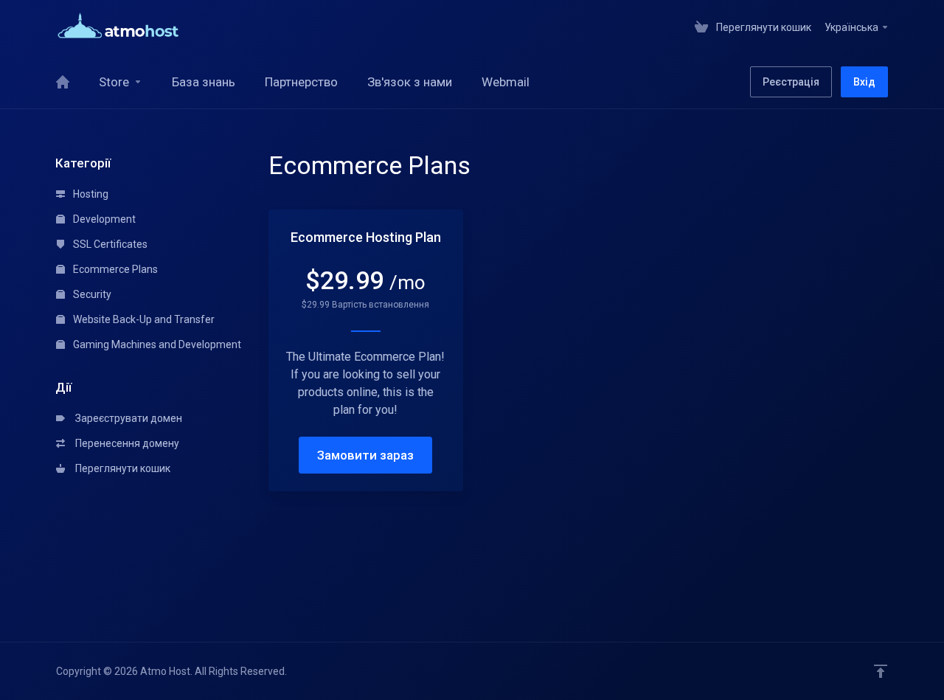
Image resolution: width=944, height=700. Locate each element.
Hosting (89, 194)
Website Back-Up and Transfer (143, 319)
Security (91, 294)
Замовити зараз (365, 455)
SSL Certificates (109, 244)
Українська (853, 27)
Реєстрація (791, 82)
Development (103, 219)
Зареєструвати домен (126, 418)
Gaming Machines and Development (156, 344)
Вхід (864, 82)
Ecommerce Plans (114, 269)
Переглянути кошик (120, 468)
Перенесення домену (125, 443)
